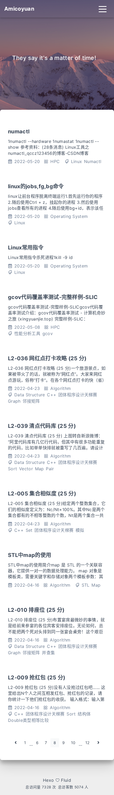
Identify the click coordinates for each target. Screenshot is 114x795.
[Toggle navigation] (102, 8)
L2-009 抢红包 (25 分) (36, 677)
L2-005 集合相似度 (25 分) (42, 493)
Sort (12, 468)
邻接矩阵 (31, 401)
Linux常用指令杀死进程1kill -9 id (40, 257)
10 (73, 742)
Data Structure (29, 394)
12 (87, 742)
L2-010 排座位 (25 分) (36, 610)
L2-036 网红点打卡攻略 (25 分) (47, 358)
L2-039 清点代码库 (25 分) (42, 426)
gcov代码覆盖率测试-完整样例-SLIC (53, 297)
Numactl (92, 161)
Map (39, 468)
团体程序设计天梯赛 (77, 394)
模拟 (80, 530)
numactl (18, 131)
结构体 (84, 714)
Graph (14, 401)
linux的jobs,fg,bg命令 (36, 186)
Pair (50, 468)
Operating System (69, 216)
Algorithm (60, 388)
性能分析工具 (27, 333)
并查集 (48, 652)
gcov (47, 333)
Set (29, 530)
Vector (26, 468)
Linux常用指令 (25, 247)
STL (86, 585)
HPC (55, 161)
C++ (51, 394)
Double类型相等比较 (28, 720)
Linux (76, 161)
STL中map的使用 (29, 555)
